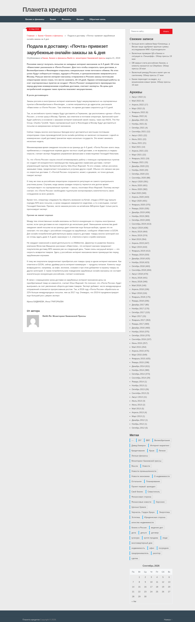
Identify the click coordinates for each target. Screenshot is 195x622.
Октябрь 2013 (138, 389)
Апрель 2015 (138, 351)
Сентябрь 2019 (139, 224)
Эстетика (135, 517)
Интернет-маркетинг (159, 445)
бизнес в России (139, 527)
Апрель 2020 (138, 197)
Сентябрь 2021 (139, 131)
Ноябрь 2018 (138, 262)
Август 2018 (137, 274)
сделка (134, 558)
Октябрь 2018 (138, 266)
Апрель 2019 (138, 243)
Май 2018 (136, 285)
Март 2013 (137, 416)
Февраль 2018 (138, 297)
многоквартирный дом (141, 543)
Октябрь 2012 (138, 428)
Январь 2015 (138, 362)
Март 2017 (137, 316)
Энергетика (164, 512)
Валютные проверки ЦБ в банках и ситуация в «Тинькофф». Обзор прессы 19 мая (152, 56)
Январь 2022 (138, 116)
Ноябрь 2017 (138, 308)
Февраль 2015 (138, 358)
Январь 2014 (138, 381)
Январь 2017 (138, 324)
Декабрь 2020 (138, 166)
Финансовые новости (141, 502)
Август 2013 (137, 397)
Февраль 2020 (138, 204)
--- (132, 440)
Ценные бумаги (138, 507)
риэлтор (156, 553)
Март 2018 (137, 293)
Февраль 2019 (138, 251)
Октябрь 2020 (138, 174)
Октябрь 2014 (138, 374)
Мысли (134, 466)
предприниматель (139, 553)
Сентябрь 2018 (139, 270)
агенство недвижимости (142, 522)
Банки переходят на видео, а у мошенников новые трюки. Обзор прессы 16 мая (151, 82)
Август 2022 (137, 97)
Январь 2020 (138, 208)
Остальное (136, 481)
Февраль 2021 (138, 158)
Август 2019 (137, 228)
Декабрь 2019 (138, 212)
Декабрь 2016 (138, 328)
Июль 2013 (137, 401)
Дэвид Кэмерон (138, 445)
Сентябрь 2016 (139, 339)
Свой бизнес (137, 491)
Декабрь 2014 (138, 366)
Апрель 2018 (138, 289)
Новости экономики (140, 476)
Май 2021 (136, 147)
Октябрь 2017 (138, 312)
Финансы (66, 19)
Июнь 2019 (137, 235)
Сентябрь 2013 (139, 393)
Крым (151, 450)
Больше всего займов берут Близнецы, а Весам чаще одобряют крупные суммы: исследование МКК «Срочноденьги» (151, 47)
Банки (53, 19)
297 (139, 440)
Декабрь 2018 (138, 258)
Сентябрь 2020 (139, 178)
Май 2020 (136, 193)
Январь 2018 (138, 301)
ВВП (148, 440)
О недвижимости (162, 476)
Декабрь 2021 (138, 120)
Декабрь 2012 (138, 420)
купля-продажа (151, 538)
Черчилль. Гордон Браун (143, 512)
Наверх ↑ (168, 619)
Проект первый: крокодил (143, 486)
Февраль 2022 (138, 112)
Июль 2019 (137, 231)
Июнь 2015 (137, 343)
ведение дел (157, 527)
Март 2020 (137, 201)
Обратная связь (98, 19)
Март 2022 (137, 108)
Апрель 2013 (138, 412)
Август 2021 (137, 135)
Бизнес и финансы (34, 19)
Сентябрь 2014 (139, 378)
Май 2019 (136, 239)
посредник (164, 548)
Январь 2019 (138, 255)
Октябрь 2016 (138, 335)
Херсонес (160, 502)
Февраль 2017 (138, 320)
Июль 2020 (137, 185)
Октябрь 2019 (138, 220)
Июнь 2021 (137, 143)
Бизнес (80, 19)
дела (133, 533)
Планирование (153, 481)
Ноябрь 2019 (138, 216)
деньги (143, 533)
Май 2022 (136, 101)
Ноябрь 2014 (138, 370)
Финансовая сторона (141, 497)
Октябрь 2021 (138, 128)
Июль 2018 (137, 278)
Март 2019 (137, 247)
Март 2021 (137, 154)
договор (155, 533)
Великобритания (162, 440)
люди (164, 538)
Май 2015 (136, 347)
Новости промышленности (143, 471)
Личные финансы (139, 456)
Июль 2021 (137, 139)
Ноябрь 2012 (138, 424)
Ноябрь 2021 (138, 124)
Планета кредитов (50, 9)
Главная (31, 35)
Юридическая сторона (154, 517)
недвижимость (138, 548)
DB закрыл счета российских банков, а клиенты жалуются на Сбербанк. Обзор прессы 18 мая (150, 66)
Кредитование (138, 450)
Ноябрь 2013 (138, 385)
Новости (146, 466)
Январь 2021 (138, 162)
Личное (162, 450)
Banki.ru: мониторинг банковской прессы (86, 58)
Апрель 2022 (138, 104)
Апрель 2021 (138, 151)
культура (135, 538)
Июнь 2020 (137, 189)
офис (151, 548)
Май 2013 (136, 408)
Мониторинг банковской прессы (146, 461)
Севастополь (154, 491)
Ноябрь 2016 (138, 331)
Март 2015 (137, 355)
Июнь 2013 (137, 405)
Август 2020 (137, 181)
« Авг (134, 601)
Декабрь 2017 (138, 305)
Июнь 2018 (137, 281)
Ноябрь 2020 (138, 170)
